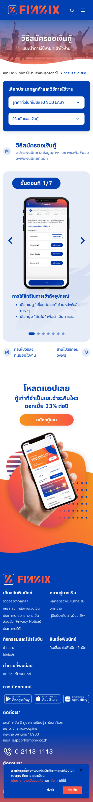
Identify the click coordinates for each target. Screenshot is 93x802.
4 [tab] (48, 333)
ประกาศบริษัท (13, 628)
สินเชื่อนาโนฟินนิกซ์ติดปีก (68, 647)
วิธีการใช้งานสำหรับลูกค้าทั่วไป (39, 73)
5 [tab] (53, 333)
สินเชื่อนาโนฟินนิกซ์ (17, 674)
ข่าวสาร (8, 647)
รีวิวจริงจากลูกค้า (15, 601)
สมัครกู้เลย (46, 420)
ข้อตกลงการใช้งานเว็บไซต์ (21, 608)
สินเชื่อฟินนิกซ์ (63, 639)
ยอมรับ (72, 790)
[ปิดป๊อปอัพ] (81, 770)
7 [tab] (63, 333)
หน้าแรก (8, 73)
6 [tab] (58, 333)
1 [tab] (30, 333)
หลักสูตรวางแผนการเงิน (67, 601)
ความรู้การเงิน (63, 593)
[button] (72, 10)
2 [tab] (38, 333)
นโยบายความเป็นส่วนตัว (27, 780)
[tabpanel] (46, 250)
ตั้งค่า (54, 780)
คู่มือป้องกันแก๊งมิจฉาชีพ (67, 615)
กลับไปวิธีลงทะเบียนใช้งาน (25, 352)
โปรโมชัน (9, 655)
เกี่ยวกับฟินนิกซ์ (17, 593)
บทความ (56, 608)
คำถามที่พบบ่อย (17, 666)
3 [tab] (43, 333)
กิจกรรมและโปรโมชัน (23, 639)
